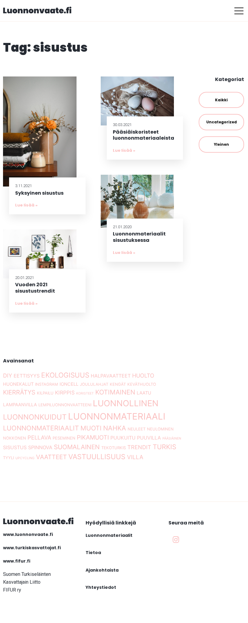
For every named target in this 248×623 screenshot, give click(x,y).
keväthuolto (141, 384)
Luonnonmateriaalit (109, 535)
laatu (144, 393)
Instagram (46, 384)
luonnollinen (125, 403)
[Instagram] (176, 539)
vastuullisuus (97, 457)
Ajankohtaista (102, 570)
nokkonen (14, 438)
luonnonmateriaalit (41, 428)
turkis (164, 447)
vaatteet (51, 457)
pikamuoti (93, 437)
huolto (143, 375)
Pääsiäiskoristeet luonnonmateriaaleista (143, 135)
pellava (39, 437)
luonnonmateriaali (116, 416)
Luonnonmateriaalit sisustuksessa (139, 237)
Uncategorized (221, 122)
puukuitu (122, 438)
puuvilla (149, 438)
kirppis (65, 392)
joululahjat (94, 384)
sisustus (15, 447)
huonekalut (18, 384)
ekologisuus (65, 375)
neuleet (136, 429)
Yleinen (221, 144)
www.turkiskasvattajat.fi (32, 548)
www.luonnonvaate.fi (28, 534)
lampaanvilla (20, 404)
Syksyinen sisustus (39, 193)
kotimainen (115, 392)
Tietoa (93, 553)
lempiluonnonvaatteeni (64, 404)
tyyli (8, 457)
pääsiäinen (171, 438)
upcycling (24, 458)
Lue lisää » (26, 205)
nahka (114, 428)
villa (135, 457)
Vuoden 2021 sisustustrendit (35, 287)
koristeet (85, 393)
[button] (239, 10)
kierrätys (19, 392)
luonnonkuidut (35, 417)
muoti (91, 428)
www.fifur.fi (16, 561)
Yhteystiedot (101, 587)
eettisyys (27, 376)
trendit (139, 447)
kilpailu (45, 393)
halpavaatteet (111, 376)
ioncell (69, 384)
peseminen (64, 438)
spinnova (40, 447)
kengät (118, 384)
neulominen (160, 429)
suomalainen (77, 447)
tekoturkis (113, 447)
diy (7, 375)
